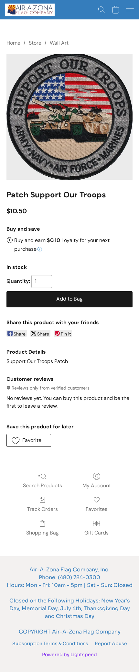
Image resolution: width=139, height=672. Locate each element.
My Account (96, 485)
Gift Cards (96, 532)
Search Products (42, 485)
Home (13, 42)
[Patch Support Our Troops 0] (69, 117)
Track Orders (42, 509)
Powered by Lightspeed (69, 654)
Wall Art (59, 42)
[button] (31, 9)
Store (35, 42)
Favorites (96, 509)
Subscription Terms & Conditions (50, 643)
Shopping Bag (42, 532)
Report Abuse (111, 643)
